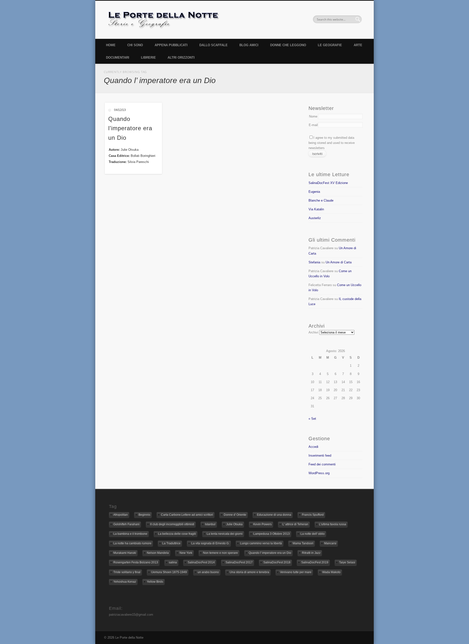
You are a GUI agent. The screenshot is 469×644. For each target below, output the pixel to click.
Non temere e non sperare (220, 553)
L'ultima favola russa (332, 524)
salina (173, 562)
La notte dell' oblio (312, 534)
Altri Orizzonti (181, 57)
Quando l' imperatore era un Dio (270, 553)
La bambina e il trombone (130, 534)
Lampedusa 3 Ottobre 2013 (271, 534)
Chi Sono (135, 45)
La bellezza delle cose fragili (177, 534)
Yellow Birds (155, 581)
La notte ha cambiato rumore (132, 543)
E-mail (313, 125)
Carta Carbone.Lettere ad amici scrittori (187, 514)
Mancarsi (330, 543)
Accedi (313, 447)
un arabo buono (208, 572)
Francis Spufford (313, 514)
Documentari (117, 57)
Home (111, 45)
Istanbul (210, 524)
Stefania (314, 262)
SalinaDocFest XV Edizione (328, 183)
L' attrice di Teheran (295, 524)
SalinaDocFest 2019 (314, 562)
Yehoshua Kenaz (124, 581)
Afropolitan (120, 514)
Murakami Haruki (124, 553)
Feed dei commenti (322, 464)
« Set (312, 418)
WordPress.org (319, 473)
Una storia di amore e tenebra (249, 572)
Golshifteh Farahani (126, 524)
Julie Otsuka (234, 524)
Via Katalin (316, 209)
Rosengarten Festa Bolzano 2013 (135, 562)
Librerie (148, 57)
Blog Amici (248, 45)
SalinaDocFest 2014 (201, 562)
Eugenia (314, 191)
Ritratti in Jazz (311, 553)
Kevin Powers (262, 524)
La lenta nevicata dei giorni (225, 534)
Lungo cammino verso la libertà (261, 543)
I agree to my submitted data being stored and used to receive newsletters (332, 143)
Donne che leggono (288, 45)
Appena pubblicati (171, 45)
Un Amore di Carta (339, 262)
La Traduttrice (171, 543)
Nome (313, 116)
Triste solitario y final (126, 572)
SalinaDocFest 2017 (239, 562)
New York (186, 553)
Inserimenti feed (320, 455)
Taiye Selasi (347, 562)
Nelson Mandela (158, 553)
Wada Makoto (331, 572)
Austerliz (315, 218)
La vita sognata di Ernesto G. (210, 543)
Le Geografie (330, 45)
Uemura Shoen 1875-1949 (169, 572)
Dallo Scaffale (213, 45)
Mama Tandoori (303, 543)
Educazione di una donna (274, 514)
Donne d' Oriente (235, 514)
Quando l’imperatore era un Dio (130, 128)
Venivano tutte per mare (295, 572)
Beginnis (144, 514)
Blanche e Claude (321, 200)
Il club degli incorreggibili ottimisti (172, 524)
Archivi (313, 332)
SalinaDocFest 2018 (276, 562)
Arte (358, 45)
